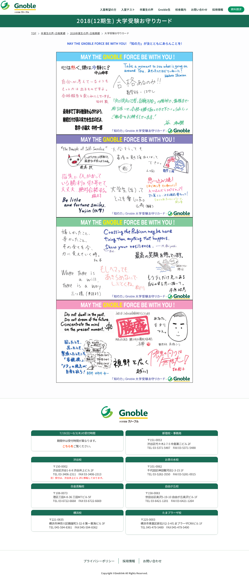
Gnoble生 (164, 9)
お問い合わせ (199, 9)
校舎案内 (180, 9)
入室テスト (128, 9)
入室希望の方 (108, 9)
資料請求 (236, 9)
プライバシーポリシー (99, 561)
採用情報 (217, 9)
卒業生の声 (146, 9)
